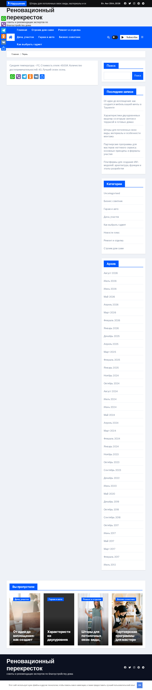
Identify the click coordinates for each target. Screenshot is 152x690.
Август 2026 (111, 273)
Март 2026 (110, 312)
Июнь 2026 (110, 288)
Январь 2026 (111, 328)
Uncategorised (112, 193)
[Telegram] (4, 30)
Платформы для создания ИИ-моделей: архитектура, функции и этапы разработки (122, 165)
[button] (142, 37)
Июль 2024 (110, 399)
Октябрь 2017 (111, 525)
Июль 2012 (110, 564)
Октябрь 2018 (111, 509)
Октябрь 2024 (111, 383)
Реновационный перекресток (30, 13)
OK (139, 685)
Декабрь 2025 (112, 336)
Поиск (111, 65)
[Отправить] (4, 48)
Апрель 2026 (111, 304)
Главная (22, 30)
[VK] (4, 42)
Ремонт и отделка (69, 30)
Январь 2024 (111, 446)
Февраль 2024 (112, 438)
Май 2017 (109, 541)
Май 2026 (109, 296)
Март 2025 (110, 351)
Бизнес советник (69, 37)
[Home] (11, 37)
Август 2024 (111, 391)
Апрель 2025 (111, 344)
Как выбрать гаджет (29, 44)
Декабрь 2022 (111, 478)
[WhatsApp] (4, 18)
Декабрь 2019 (111, 501)
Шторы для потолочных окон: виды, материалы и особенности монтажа (122, 133)
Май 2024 (109, 415)
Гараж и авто (46, 37)
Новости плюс (112, 232)
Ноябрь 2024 (111, 375)
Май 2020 (109, 493)
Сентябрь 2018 (112, 517)
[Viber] (4, 24)
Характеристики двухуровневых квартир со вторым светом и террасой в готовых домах (122, 119)
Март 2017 (109, 549)
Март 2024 (110, 430)
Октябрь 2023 (111, 462)
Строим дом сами (43, 30)
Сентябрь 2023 (112, 470)
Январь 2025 (111, 367)
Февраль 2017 (111, 556)
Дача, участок (25, 37)
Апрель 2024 (111, 422)
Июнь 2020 (110, 485)
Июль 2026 (110, 281)
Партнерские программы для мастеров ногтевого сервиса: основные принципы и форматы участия (122, 149)
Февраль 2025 (112, 359)
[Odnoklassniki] (4, 36)
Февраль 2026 (112, 320)
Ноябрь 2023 (111, 454)
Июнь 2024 (110, 407)
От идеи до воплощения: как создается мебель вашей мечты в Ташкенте (122, 104)
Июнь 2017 (110, 533)
